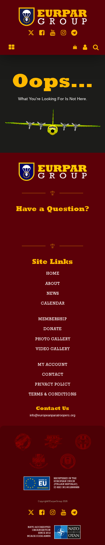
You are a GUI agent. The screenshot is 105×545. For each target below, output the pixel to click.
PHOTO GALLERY (52, 339)
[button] (75, 47)
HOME (52, 274)
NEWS (52, 294)
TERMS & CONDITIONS (52, 395)
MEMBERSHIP (52, 319)
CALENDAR (52, 304)
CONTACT (52, 375)
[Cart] (75, 47)
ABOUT (52, 284)
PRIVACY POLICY (52, 385)
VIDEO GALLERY (53, 349)
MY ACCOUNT (52, 365)
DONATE (52, 329)
